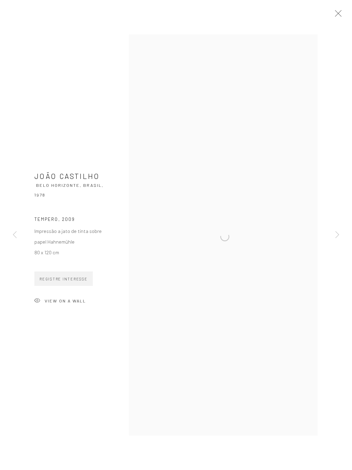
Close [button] (336, 15)
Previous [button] (15, 235)
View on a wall (65, 300)
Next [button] (337, 235)
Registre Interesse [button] (64, 279)
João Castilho (67, 176)
